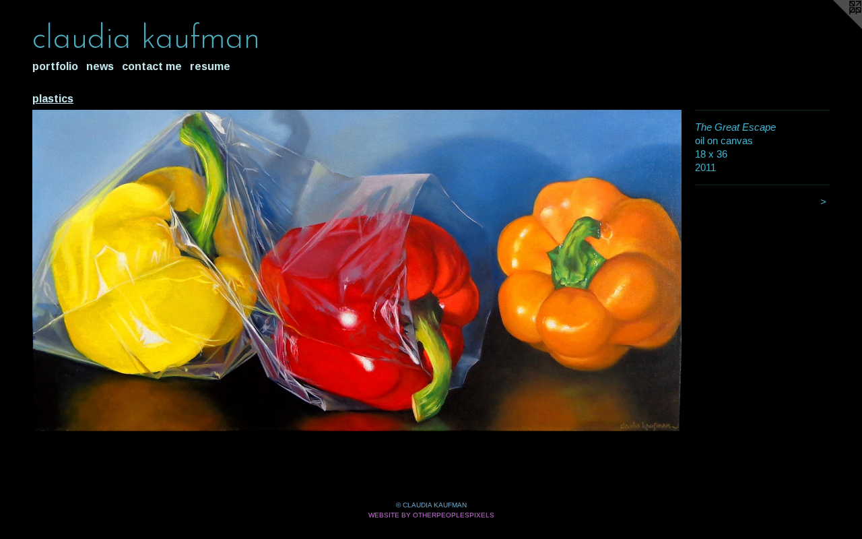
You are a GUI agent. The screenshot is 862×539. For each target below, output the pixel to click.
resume (210, 66)
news (100, 66)
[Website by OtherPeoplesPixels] (835, 27)
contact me (152, 66)
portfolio (55, 66)
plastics (52, 98)
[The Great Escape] (357, 270)
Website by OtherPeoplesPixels (431, 515)
